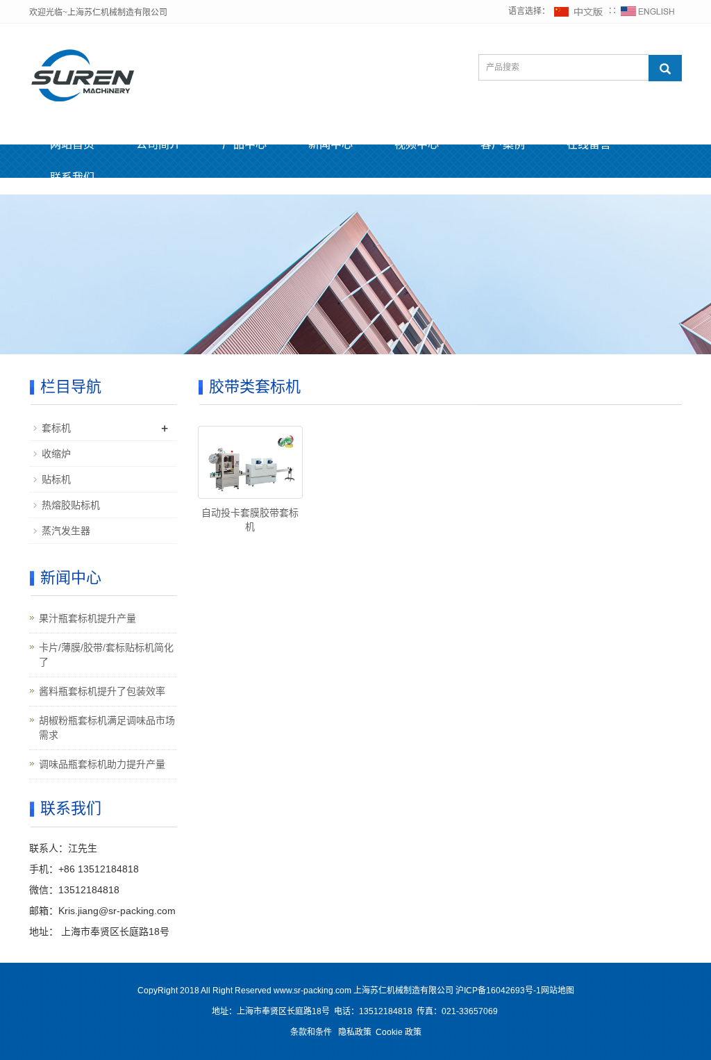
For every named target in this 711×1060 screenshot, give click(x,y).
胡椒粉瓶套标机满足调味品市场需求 (107, 727)
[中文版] (579, 11)
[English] (648, 11)
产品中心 (244, 144)
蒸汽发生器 (66, 530)
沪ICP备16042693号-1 (498, 990)
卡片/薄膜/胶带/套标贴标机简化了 (106, 655)
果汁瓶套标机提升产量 (87, 618)
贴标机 (56, 479)
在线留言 (589, 144)
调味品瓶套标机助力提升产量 (102, 764)
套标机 (56, 427)
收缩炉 (56, 453)
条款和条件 (311, 1032)
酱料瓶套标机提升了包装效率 (102, 691)
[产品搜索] (665, 68)
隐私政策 (354, 1032)
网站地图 (557, 990)
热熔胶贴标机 (71, 505)
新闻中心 (330, 144)
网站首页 (72, 144)
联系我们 (72, 177)
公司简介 (158, 144)
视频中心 (416, 144)
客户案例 (502, 144)
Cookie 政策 (398, 1032)
